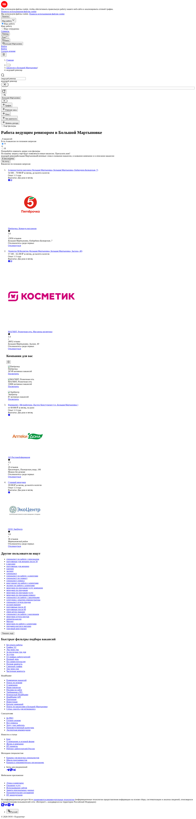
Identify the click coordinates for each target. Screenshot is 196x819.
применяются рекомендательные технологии (53, 799)
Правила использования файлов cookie (47, 14)
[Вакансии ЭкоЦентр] (100, 511)
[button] (4, 46)
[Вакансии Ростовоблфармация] (100, 436)
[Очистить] (5, 84)
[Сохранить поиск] (3, 91)
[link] (5, 40)
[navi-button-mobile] (3, 54)
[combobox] (13, 78)
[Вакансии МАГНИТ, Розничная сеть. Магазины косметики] (100, 297)
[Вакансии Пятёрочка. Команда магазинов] (100, 204)
